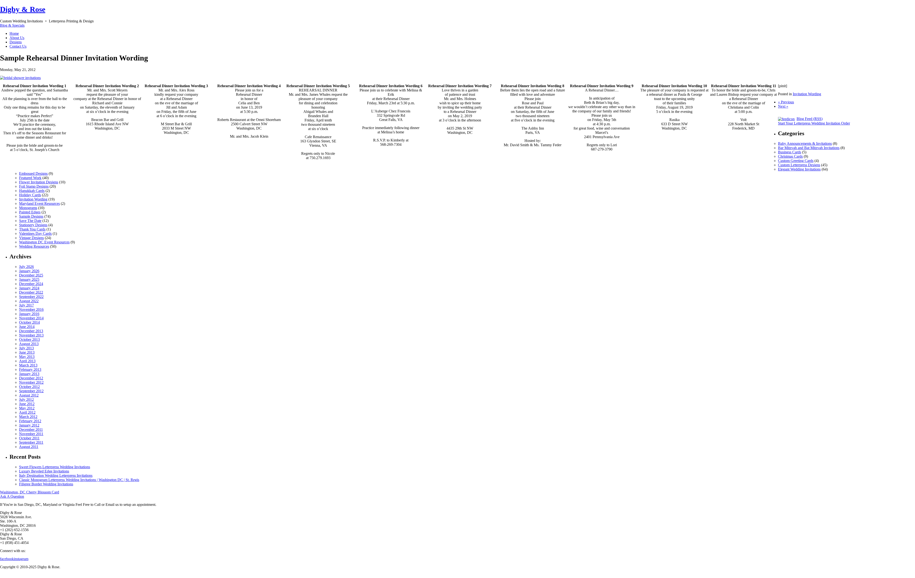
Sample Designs (31, 216)
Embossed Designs (33, 173)
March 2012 (28, 417)
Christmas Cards (790, 156)
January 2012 (29, 425)
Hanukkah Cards (32, 191)
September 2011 (31, 442)
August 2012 (29, 395)
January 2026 (29, 271)
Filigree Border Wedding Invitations (46, 484)
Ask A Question (12, 496)
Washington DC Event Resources (44, 242)
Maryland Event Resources (39, 203)
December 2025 (31, 275)
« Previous (786, 102)
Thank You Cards (32, 229)
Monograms (28, 208)
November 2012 (31, 382)
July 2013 (26, 348)
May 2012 (27, 408)
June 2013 (27, 352)
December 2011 (31, 429)
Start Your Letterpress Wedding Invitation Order (814, 123)
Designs (16, 42)
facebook (7, 559)
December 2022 (31, 292)
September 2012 (31, 391)
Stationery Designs (33, 225)
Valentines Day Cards (35, 233)
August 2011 (28, 447)
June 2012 (27, 404)
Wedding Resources (34, 246)
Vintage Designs (31, 238)
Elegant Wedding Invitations (799, 169)
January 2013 (29, 374)
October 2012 (29, 387)
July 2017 (26, 305)
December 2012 (31, 378)
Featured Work (30, 178)
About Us (17, 38)
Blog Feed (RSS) (810, 119)
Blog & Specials (12, 25)
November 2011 (31, 434)
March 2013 (28, 365)
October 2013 (29, 339)
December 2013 (31, 331)
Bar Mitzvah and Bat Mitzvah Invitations (808, 148)
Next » (783, 106)
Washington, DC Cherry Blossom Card (29, 492)
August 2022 (29, 301)
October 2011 (29, 438)
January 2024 (29, 288)
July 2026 (26, 267)
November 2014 (31, 318)
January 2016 (29, 314)
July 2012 (26, 399)
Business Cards (789, 152)
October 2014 (29, 322)
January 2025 (29, 279)
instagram (21, 559)
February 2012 (30, 421)
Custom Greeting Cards (795, 161)
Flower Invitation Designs (38, 182)
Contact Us (18, 46)
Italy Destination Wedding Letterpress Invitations (55, 475)
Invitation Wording (807, 94)
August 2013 (29, 344)
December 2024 (31, 284)
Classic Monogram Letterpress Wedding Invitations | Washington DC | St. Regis (79, 480)
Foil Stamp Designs (34, 186)
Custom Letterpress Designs (799, 165)
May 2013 (27, 357)
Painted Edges (30, 212)
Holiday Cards (30, 195)
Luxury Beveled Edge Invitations (44, 471)
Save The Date (30, 221)
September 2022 (31, 297)
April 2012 (27, 412)
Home (14, 33)
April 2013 (27, 361)
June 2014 (27, 327)
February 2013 (30, 369)
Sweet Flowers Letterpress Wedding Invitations (54, 467)
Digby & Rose (22, 9)
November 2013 (31, 335)
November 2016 (31, 309)
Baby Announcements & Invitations (805, 143)
